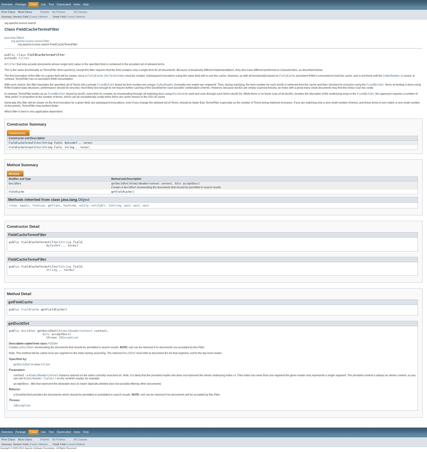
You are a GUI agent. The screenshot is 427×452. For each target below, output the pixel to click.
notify (83, 205)
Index (77, 4)
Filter (24, 58)
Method (43, 16)
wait (127, 205)
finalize (38, 205)
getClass (54, 205)
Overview (7, 4)
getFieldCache (121, 191)
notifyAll (98, 205)
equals (24, 205)
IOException (68, 337)
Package (20, 4)
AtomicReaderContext (144, 183)
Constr (33, 16)
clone (13, 205)
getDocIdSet (119, 183)
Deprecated (64, 4)
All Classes (80, 12)
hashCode (69, 205)
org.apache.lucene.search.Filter (30, 41)
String (47, 142)
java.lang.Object (14, 37)
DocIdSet (15, 183)
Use (43, 4)
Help (86, 4)
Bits (178, 183)
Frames (44, 12)
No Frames (58, 12)
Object (84, 200)
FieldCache (16, 191)
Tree (51, 4)
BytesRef (71, 142)
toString (115, 205)
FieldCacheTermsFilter (25, 142)
